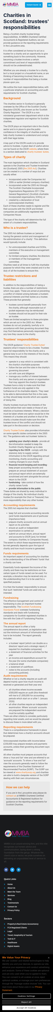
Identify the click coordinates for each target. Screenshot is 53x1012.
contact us (11, 795)
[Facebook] (6, 870)
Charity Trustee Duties (34, 345)
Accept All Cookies (26, 1008)
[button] (49, 5)
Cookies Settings (26, 996)
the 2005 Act (30, 168)
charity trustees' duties (38, 152)
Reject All (26, 1002)
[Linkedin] (18, 870)
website (33, 149)
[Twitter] (12, 870)
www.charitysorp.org (26, 772)
